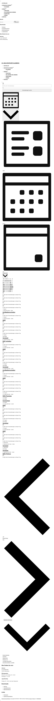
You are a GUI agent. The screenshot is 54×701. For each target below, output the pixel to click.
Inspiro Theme (32, 698)
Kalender (6, 6)
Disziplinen (7, 13)
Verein (5, 71)
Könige (6, 15)
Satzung (3, 27)
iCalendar (4, 656)
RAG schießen (7, 341)
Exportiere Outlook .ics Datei (8, 662)
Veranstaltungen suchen (27, 90)
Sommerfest (6, 400)
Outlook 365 (5, 658)
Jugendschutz (5, 31)
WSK (4, 320)
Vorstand (6, 10)
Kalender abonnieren (8, 620)
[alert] (27, 293)
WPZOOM (39, 698)
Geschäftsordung (7, 688)
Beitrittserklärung (5, 30)
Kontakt (4, 16)
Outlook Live (5, 659)
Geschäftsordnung (5, 28)
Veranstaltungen (6, 5)
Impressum (6, 694)
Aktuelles (4, 3)
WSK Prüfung (7, 454)
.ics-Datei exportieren (7, 661)
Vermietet (5, 338)
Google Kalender (6, 655)
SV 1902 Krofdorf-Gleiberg (10, 63)
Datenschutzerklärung (8, 696)
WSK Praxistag (7, 396)
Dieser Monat (5, 538)
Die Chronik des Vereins (10, 12)
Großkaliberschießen (9, 312)
